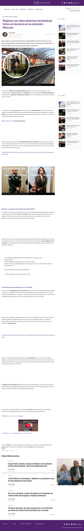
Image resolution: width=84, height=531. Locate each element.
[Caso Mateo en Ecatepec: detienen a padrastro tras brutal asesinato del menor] (70, 486)
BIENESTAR (31, 9)
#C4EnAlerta (11, 269)
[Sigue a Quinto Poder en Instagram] (69, 3)
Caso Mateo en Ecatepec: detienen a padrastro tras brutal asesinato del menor (31, 479)
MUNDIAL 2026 (39, 9)
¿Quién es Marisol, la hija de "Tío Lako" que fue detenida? (73, 41)
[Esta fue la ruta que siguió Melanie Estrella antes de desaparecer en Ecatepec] (62, 36)
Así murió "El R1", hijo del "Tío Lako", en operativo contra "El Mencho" (73, 27)
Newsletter (17, 433)
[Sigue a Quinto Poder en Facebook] (64, 3)
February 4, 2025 (25, 274)
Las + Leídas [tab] (61, 19)
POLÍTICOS (7, 9)
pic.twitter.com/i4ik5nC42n (22, 269)
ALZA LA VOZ (14, 9)
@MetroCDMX (38, 258)
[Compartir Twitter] (49, 34)
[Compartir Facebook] (46, 34)
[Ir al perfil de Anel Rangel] (5, 34)
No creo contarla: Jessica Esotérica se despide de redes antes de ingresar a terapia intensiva (30, 494)
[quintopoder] (42, 3)
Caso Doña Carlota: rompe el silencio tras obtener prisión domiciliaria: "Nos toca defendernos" (30, 464)
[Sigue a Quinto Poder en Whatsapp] (62, 3)
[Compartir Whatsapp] (52, 34)
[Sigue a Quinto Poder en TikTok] (73, 3)
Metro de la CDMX (5, 450)
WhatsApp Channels (19, 121)
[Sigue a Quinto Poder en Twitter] (67, 3)
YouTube (21, 416)
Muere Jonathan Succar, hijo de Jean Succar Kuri (73, 49)
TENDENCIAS (22, 9)
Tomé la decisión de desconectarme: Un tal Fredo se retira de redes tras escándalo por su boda (30, 509)
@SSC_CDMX (14, 263)
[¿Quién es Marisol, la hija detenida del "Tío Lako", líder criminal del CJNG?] (62, 43)
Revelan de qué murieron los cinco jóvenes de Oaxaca (73, 65)
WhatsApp (46, 445)
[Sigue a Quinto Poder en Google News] (77, 3)
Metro (12, 450)
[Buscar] (67, 8)
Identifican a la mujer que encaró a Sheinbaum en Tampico (72, 58)
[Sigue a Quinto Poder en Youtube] (71, 3)
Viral (16, 450)
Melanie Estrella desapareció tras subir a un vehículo (73, 34)
